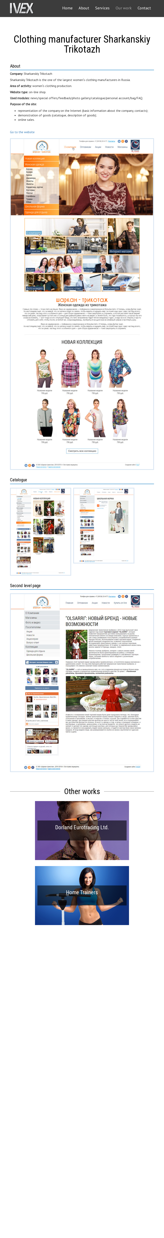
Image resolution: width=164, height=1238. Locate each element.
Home (67, 8)
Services (102, 8)
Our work (124, 8)
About (84, 8)
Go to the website (22, 132)
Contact (144, 8)
